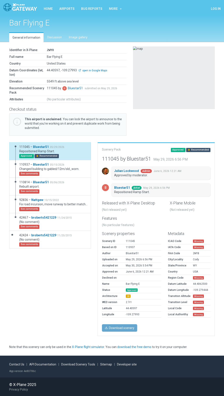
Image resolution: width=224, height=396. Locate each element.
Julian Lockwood (127, 171)
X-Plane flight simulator (88, 347)
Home (48, 8)
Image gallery (78, 37)
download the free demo (134, 347)
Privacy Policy (18, 389)
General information (26, 37)
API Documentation (42, 364)
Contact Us (16, 364)
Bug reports (91, 8)
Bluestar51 (76, 88)
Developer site (127, 364)
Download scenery (121, 328)
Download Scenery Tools (78, 364)
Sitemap (106, 364)
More (113, 8)
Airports (67, 8)
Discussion (54, 37)
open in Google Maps (94, 70)
